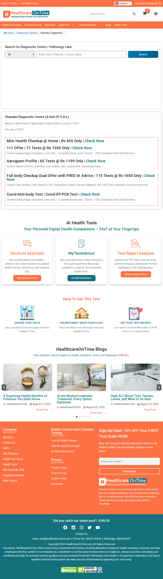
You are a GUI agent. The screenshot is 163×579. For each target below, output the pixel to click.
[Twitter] (89, 527)
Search (143, 54)
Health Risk (64, 25)
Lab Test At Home (33, 25)
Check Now (94, 141)
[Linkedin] (73, 527)
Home (10, 32)
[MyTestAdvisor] (81, 243)
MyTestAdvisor (81, 253)
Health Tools (120, 25)
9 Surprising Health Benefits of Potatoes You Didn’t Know (25, 397)
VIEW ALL (123, 355)
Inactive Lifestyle (87, 25)
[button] (4, 387)
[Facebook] (65, 527)
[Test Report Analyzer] (136, 243)
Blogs (108, 25)
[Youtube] (97, 527)
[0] (145, 14)
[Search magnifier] (134, 13)
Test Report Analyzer (135, 253)
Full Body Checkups (11, 25)
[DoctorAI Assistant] (27, 243)
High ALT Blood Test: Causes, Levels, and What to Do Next (132, 397)
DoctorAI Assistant (27, 253)
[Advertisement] (81, 81)
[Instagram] (81, 527)
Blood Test (50, 25)
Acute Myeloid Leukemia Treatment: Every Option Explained (74, 399)
